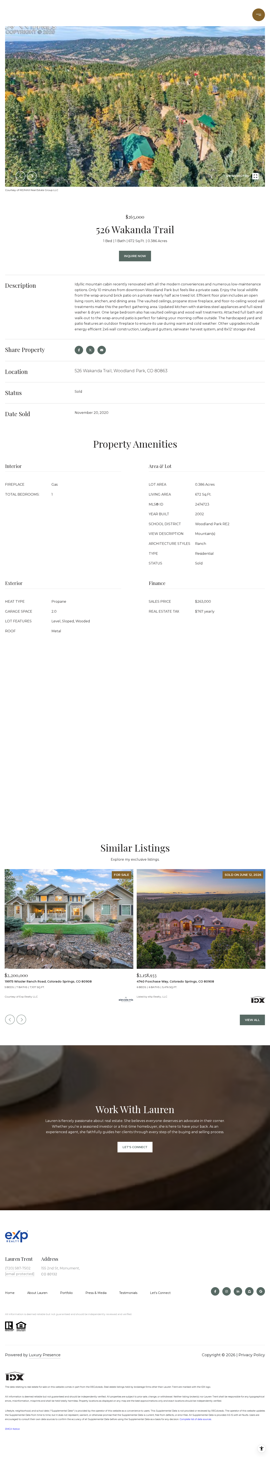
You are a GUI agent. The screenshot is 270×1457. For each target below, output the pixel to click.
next (32, 176)
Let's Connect (160, 1293)
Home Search (118, 14)
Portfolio (88, 14)
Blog (237, 14)
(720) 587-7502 (210, 14)
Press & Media (96, 1293)
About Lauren (37, 1293)
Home (10, 1293)
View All (252, 1020)
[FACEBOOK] (215, 1291)
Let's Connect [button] (135, 1147)
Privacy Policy (252, 1355)
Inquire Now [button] (135, 256)
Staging (180, 14)
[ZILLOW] (249, 1291)
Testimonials (128, 1293)
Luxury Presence (45, 1355)
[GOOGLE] (260, 1291)
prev (20, 176)
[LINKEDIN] (238, 1291)
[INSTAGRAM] (226, 1291)
